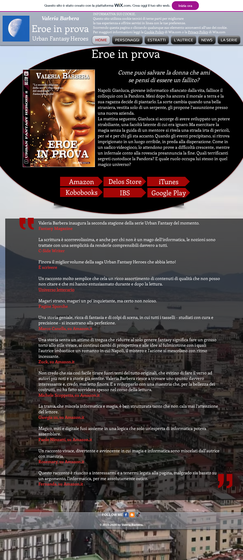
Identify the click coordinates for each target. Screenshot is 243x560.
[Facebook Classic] (125, 514)
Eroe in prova (60, 28)
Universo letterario (56, 289)
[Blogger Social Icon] (132, 514)
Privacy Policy (198, 32)
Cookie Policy (154, 32)
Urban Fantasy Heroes (60, 38)
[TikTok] (138, 514)
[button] (127, 40)
